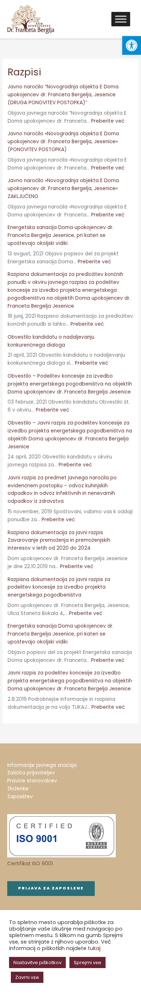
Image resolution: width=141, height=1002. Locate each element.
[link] (131, 45)
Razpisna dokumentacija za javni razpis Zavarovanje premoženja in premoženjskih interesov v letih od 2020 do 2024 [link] (59, 540)
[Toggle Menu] (121, 19)
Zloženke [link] (18, 788)
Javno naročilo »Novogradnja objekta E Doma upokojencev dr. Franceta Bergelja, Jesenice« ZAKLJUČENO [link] (63, 188)
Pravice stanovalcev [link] (32, 780)
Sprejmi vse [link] (87, 962)
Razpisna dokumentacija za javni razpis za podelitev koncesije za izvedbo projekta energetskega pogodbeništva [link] (59, 587)
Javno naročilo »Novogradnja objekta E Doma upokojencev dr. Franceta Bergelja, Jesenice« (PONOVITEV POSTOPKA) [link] (63, 141)
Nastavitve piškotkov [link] (37, 962)
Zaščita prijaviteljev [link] (31, 772)
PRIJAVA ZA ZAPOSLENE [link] (51, 888)
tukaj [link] (94, 948)
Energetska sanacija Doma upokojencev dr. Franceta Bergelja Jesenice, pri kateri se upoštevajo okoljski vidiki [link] (61, 235)
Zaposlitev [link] (20, 796)
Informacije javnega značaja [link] (42, 765)
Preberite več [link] (107, 121)
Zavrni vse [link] (27, 977)
